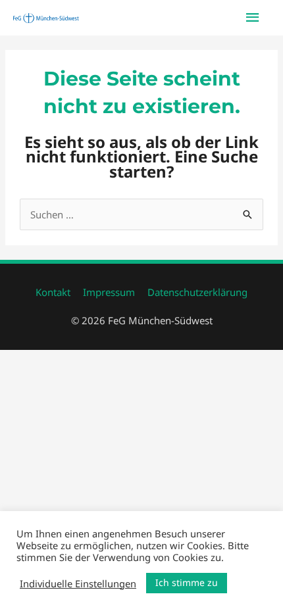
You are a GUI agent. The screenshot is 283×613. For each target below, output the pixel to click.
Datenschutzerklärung (197, 292)
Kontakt (53, 292)
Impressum (109, 292)
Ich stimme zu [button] (186, 582)
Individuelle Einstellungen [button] (78, 583)
